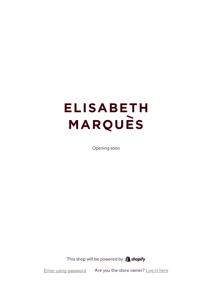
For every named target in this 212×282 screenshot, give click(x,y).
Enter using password (65, 270)
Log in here (157, 270)
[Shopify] (135, 259)
